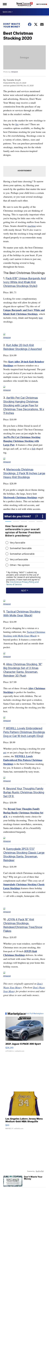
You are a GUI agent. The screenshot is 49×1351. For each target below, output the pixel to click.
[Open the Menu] (4, 4)
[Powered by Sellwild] (40, 1171)
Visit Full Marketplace (35, 1014)
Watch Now (41, 4)
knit (41, 317)
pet (4, 752)
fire (17, 124)
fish (33, 448)
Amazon (14, 72)
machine (31, 226)
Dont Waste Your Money (11, 25)
